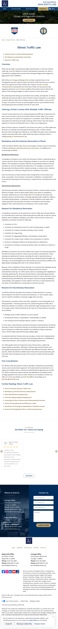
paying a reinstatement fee (17, 136)
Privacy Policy (28, 547)
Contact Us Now (29, 20)
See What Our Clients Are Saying (29, 429)
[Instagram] (6, 571)
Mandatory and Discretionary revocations (23, 148)
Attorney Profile (16, 9)
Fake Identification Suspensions (16, 394)
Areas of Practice (30, 9)
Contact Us (43, 9)
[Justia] (17, 571)
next (56, 452)
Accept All (8, 624)
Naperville (24, 80)
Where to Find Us (11, 492)
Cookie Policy (24, 601)
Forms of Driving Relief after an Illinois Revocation (23, 409)
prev (1, 452)
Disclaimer (19, 547)
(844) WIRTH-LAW (47, 4)
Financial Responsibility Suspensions (18, 397)
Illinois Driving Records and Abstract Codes (20, 403)
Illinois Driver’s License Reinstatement (19, 54)
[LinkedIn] (10, 571)
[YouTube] (14, 571)
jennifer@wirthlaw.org (10, 379)
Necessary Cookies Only (24, 624)
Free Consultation (49, 2)
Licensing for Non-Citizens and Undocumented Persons (25, 400)
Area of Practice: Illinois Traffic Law (18, 388)
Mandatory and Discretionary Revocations (20, 391)
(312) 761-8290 (27, 377)
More (53, 9)
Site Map (35, 547)
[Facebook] (3, 571)
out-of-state (20, 89)
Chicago (14, 80)
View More (29, 476)
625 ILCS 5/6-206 (34, 195)
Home (4, 9)
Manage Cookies (35, 601)
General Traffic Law (12, 60)
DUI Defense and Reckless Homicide (18, 57)
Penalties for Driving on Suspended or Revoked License (25, 406)
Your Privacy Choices (12, 601)
